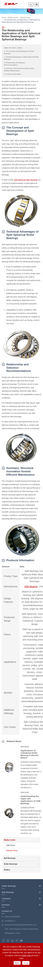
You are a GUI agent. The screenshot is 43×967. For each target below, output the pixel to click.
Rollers (7, 870)
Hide (19, 48)
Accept (25, 963)
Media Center (13, 17)
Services (6, 905)
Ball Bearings (10, 858)
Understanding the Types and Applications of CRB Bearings (30, 800)
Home (4, 17)
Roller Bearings (10, 864)
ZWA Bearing (31, 586)
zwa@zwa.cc (10, 921)
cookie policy (26, 955)
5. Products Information (12, 74)
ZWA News (10, 845)
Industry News (25, 17)
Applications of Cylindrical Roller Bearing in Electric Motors (30, 754)
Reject (17, 963)
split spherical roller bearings (25, 180)
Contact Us (7, 911)
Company (6, 898)
